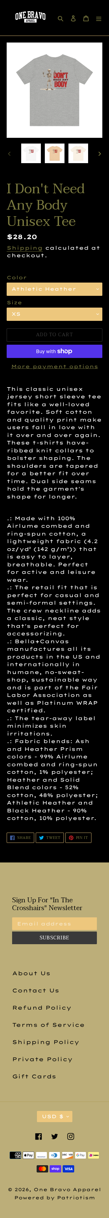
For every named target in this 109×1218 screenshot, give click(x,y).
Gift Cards (34, 1076)
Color (17, 277)
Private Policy (42, 1059)
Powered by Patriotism (54, 1198)
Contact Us (35, 990)
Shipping (25, 248)
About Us (31, 973)
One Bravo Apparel (67, 1189)
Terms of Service (48, 1024)
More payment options (54, 366)
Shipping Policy (45, 1042)
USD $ (53, 1116)
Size (14, 302)
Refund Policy (41, 1007)
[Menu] (98, 18)
